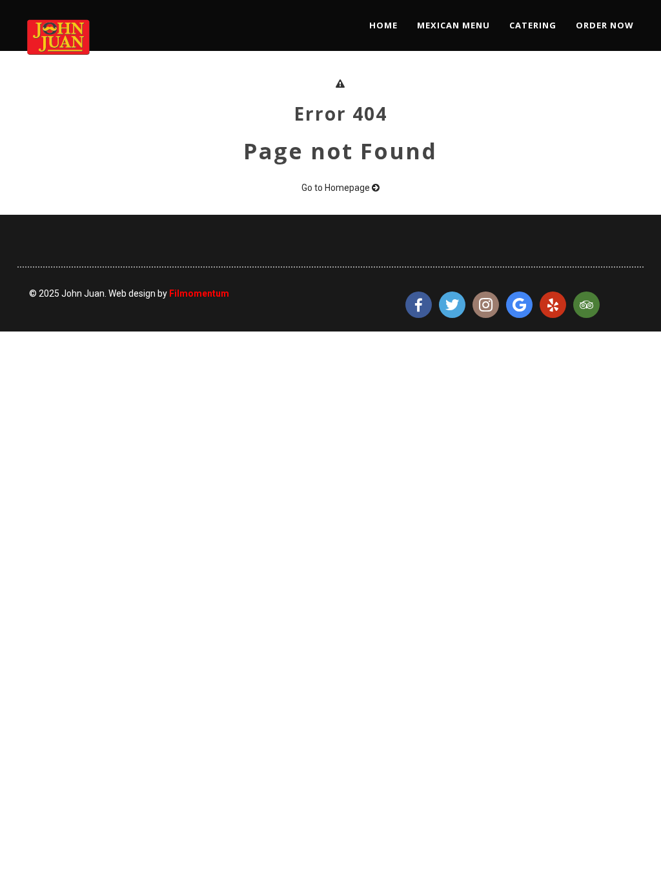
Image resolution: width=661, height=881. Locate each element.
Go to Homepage (336, 188)
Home (383, 25)
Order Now (605, 25)
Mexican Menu (453, 25)
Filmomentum (199, 293)
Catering (532, 25)
